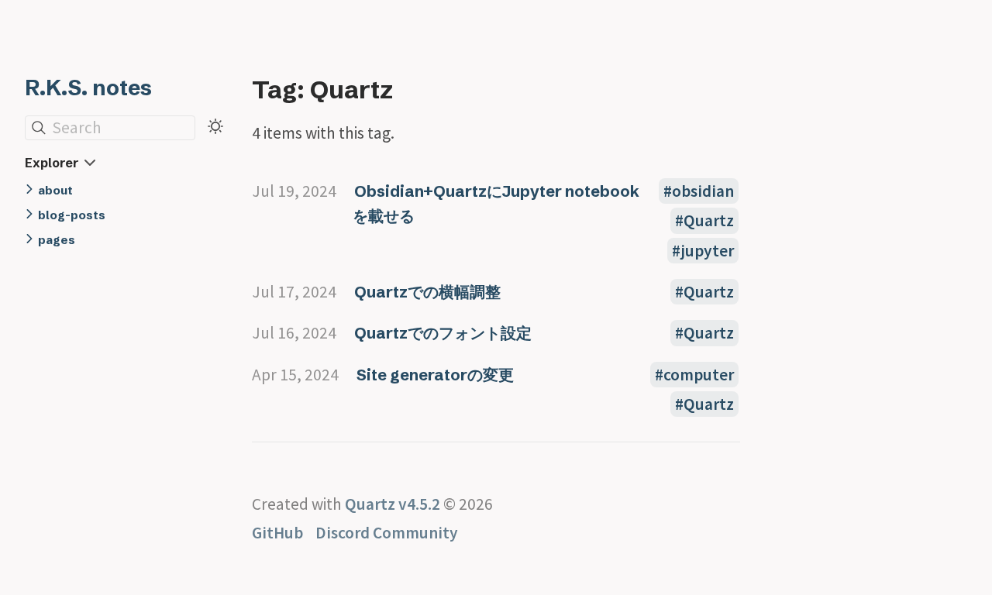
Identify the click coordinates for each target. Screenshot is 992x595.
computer (698, 374)
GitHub (277, 532)
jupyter (707, 250)
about (55, 190)
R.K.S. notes (88, 87)
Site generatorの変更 (435, 374)
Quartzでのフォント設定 (443, 332)
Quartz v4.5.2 (392, 504)
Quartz (709, 220)
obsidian (703, 191)
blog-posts (71, 215)
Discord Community (386, 532)
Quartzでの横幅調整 (427, 291)
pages (56, 239)
